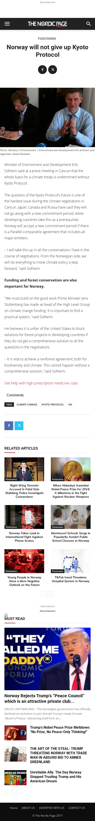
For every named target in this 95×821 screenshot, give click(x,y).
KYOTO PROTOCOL (53, 404)
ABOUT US (28, 808)
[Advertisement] (47, 10)
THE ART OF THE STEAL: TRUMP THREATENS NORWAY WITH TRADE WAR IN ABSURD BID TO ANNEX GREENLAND (58, 755)
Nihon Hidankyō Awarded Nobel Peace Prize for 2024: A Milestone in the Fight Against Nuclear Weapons (70, 491)
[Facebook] (42, 69)
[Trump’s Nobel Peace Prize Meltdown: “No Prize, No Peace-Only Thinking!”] (15, 733)
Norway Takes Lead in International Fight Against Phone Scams (24, 536)
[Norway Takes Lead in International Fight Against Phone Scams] (24, 517)
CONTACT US (76, 808)
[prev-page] (43, 594)
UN (70, 404)
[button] (7, 24)
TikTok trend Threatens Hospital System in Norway (70, 579)
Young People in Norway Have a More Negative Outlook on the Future (24, 581)
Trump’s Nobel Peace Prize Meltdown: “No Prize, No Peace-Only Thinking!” (60, 729)
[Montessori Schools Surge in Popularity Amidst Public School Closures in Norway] (71, 517)
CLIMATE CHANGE (27, 404)
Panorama (47, 38)
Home (13, 808)
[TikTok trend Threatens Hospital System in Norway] (71, 561)
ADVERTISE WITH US (51, 808)
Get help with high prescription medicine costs (41, 383)
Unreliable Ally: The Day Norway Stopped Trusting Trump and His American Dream (55, 776)
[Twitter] (52, 69)
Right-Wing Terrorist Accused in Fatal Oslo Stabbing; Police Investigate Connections (24, 491)
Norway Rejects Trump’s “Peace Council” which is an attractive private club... (44, 698)
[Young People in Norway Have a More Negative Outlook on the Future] (24, 561)
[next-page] (50, 594)
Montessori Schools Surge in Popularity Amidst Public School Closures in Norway (70, 536)
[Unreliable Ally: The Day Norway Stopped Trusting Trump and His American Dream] (15, 777)
